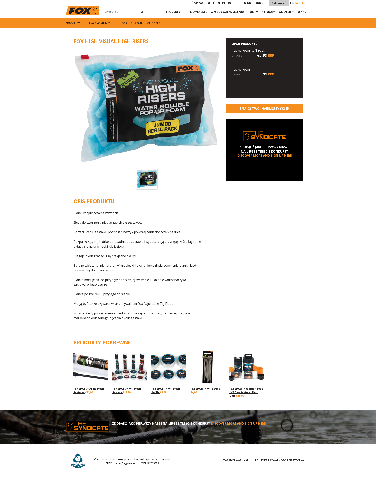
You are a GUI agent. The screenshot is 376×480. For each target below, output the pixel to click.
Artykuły (268, 11)
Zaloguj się (279, 3)
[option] (146, 106)
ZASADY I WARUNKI (235, 460)
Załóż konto (302, 3)
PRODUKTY (173, 11)
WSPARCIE (285, 11)
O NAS (302, 11)
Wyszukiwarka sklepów (228, 11)
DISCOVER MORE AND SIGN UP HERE (264, 155)
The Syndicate (197, 11)
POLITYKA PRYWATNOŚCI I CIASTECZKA (279, 460)
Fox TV (253, 11)
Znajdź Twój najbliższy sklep (264, 108)
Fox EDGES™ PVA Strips (205, 388)
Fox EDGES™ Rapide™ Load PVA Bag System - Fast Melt (246, 392)
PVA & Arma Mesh (100, 23)
